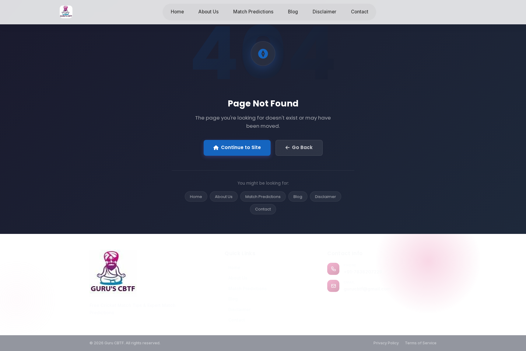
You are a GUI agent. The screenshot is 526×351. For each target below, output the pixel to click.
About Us (208, 12)
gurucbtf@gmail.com (367, 288)
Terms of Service (421, 343)
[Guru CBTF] (143, 273)
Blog (293, 12)
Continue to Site (241, 147)
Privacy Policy (386, 343)
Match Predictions (253, 12)
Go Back (302, 147)
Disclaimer (324, 12)
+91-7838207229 (363, 271)
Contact (359, 12)
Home (177, 12)
